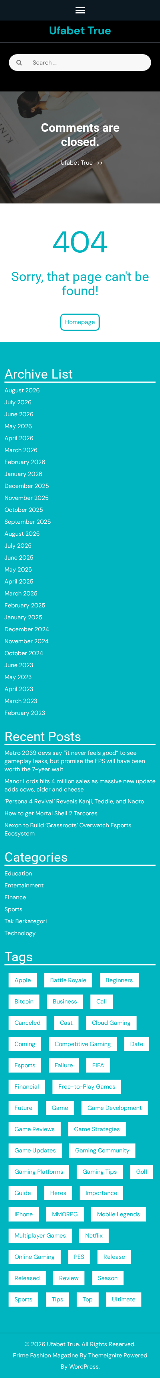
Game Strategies (97, 1129)
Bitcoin (24, 1001)
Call (101, 1001)
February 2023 (24, 713)
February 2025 (24, 605)
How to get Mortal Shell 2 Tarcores (50, 813)
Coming (25, 1044)
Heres (58, 1193)
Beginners (119, 980)
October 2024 (23, 653)
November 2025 (26, 498)
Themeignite (105, 1355)
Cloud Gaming (111, 1023)
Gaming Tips (100, 1172)
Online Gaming (35, 1257)
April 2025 (18, 581)
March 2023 (20, 701)
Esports (25, 1065)
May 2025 (18, 569)
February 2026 (24, 462)
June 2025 (18, 557)
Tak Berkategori (25, 921)
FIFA (98, 1065)
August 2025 (22, 534)
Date (136, 1044)
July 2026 (18, 402)
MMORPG (65, 1214)
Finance (15, 897)
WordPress (84, 1366)
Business (65, 1001)
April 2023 (18, 689)
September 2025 (27, 522)
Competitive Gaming (83, 1044)
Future (23, 1108)
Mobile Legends (118, 1214)
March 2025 (21, 593)
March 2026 (21, 450)
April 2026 (18, 438)
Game (60, 1108)
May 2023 (18, 677)
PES (79, 1257)
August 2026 (22, 390)
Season (108, 1278)
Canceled (28, 1023)
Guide (23, 1193)
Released (27, 1278)
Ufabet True (80, 30)
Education (18, 873)
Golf (141, 1172)
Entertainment (24, 885)
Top (88, 1299)
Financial (27, 1086)
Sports (13, 909)
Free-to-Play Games (86, 1086)
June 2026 (18, 414)
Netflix (94, 1235)
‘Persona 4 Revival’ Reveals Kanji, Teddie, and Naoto (74, 801)
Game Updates (35, 1150)
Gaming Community (102, 1150)
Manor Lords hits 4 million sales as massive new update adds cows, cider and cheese (80, 785)
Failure (64, 1065)
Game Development (114, 1108)
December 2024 (26, 629)
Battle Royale (68, 980)
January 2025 (23, 617)
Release (114, 1257)
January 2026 (23, 474)
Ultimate (123, 1299)
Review (69, 1278)
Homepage (80, 322)
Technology (20, 933)
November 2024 (26, 641)
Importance (101, 1193)
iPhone (24, 1214)
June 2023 (18, 665)
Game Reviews (35, 1129)
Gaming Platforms (39, 1172)
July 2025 (18, 546)
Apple (23, 980)
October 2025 (23, 510)
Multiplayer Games (40, 1235)
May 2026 (18, 426)
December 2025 (26, 486)
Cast (66, 1023)
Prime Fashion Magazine (45, 1355)
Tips (57, 1299)
